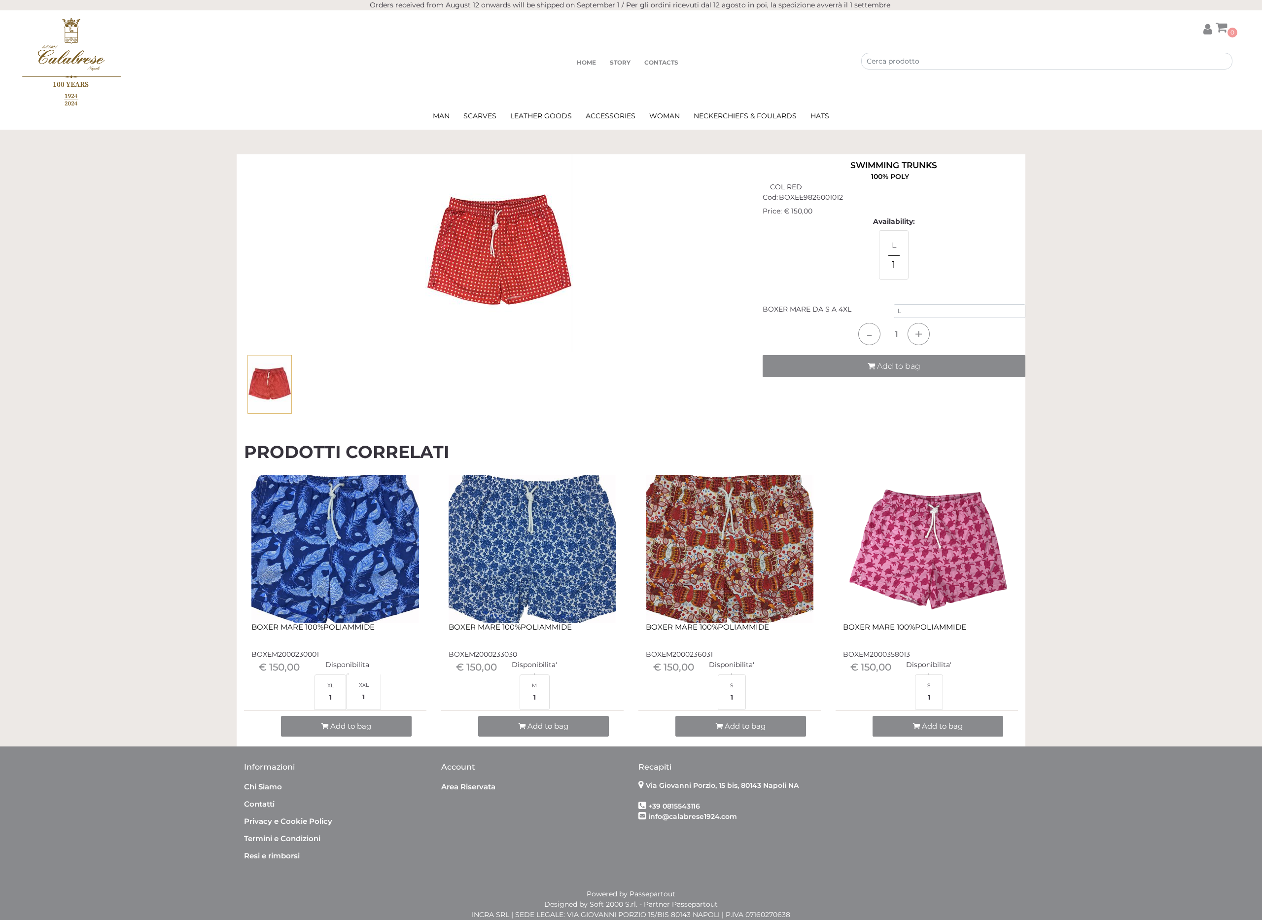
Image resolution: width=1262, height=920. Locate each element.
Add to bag (897, 366)
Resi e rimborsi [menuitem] (272, 855)
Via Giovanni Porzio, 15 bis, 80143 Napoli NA (722, 785)
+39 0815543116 (674, 806)
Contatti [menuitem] (259, 804)
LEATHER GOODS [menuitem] (541, 115)
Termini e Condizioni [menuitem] (282, 838)
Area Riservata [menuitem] (468, 786)
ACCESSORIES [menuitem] (610, 115)
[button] (499, 252)
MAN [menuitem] (441, 115)
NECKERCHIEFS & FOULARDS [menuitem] (745, 115)
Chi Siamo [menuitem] (263, 786)
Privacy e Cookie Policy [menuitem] (288, 821)
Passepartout (652, 893)
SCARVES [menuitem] (479, 115)
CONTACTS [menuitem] (661, 62)
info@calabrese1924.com (692, 816)
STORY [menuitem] (620, 62)
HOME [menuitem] (586, 62)
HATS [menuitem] (819, 115)
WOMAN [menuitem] (664, 115)
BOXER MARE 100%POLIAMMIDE (313, 627)
